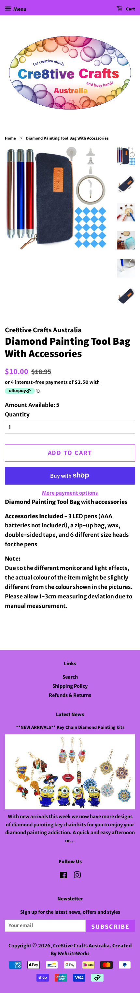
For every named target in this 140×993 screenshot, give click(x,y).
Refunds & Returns (70, 695)
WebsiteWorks (74, 953)
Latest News (70, 714)
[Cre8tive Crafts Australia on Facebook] (63, 876)
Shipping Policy (70, 686)
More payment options (70, 493)
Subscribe (110, 926)
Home (10, 138)
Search (70, 677)
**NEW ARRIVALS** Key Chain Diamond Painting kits (70, 727)
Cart (130, 9)
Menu (19, 9)
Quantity (17, 414)
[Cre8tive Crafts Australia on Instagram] (77, 876)
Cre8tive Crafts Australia (81, 946)
